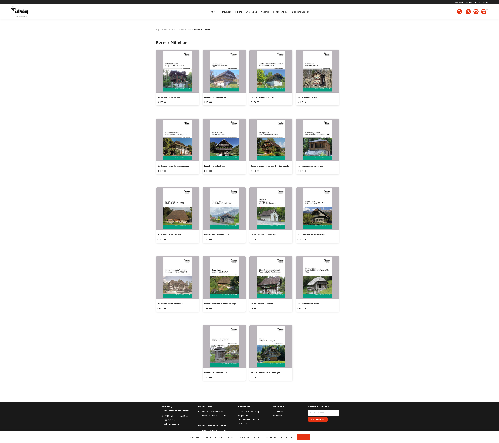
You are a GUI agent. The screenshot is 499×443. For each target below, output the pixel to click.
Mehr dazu (290, 437)
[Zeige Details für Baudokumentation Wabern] (271, 298)
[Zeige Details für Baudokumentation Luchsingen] (317, 160)
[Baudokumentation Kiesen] (224, 160)
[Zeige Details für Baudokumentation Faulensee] (271, 91)
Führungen (225, 11)
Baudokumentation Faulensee (263, 97)
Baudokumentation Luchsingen (310, 166)
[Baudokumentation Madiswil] (177, 229)
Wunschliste (476, 11)
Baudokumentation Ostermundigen (311, 235)
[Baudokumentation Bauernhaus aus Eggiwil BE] (224, 91)
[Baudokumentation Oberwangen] (271, 229)
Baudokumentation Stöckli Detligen (265, 372)
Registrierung (279, 411)
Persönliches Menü (468, 11)
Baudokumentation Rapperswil (170, 303)
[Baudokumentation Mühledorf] (224, 229)
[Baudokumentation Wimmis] (224, 367)
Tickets (238, 11)
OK (304, 437)
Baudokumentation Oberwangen (264, 235)
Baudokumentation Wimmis (215, 372)
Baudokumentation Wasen (308, 303)
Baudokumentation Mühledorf (216, 235)
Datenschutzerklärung (248, 411)
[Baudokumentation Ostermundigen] (317, 229)
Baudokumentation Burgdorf (169, 97)
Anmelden (277, 415)
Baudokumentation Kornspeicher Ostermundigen (271, 166)
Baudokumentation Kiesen (215, 166)
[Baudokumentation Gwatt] (317, 91)
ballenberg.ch (280, 11)
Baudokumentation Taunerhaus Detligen (220, 303)
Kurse (214, 11)
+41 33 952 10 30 (168, 419)
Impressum (243, 423)
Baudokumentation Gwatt (307, 97)
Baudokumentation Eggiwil (215, 97)
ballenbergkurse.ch (299, 11)
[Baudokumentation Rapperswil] (177, 298)
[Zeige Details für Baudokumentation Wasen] (317, 298)
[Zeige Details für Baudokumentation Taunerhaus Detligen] (224, 298)
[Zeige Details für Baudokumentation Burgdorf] (177, 91)
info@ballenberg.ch (170, 423)
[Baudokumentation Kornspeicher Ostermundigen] (271, 160)
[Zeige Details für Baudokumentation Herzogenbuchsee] (177, 160)
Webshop (265, 11)
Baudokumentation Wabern (262, 303)
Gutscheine (251, 11)
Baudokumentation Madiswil (169, 235)
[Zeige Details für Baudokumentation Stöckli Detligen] (271, 367)
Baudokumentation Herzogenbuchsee (173, 166)
